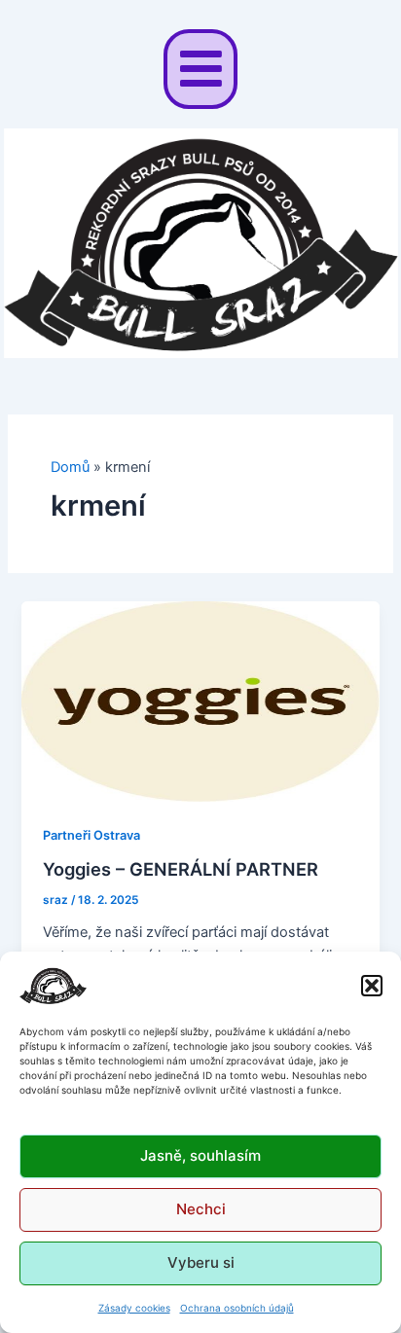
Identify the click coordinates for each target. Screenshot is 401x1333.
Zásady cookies (134, 1308)
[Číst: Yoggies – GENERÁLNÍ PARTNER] (200, 700)
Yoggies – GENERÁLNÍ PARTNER (180, 869)
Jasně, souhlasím (200, 1155)
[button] (372, 985)
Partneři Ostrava (91, 835)
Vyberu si (201, 1262)
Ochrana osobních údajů (237, 1308)
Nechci (201, 1209)
